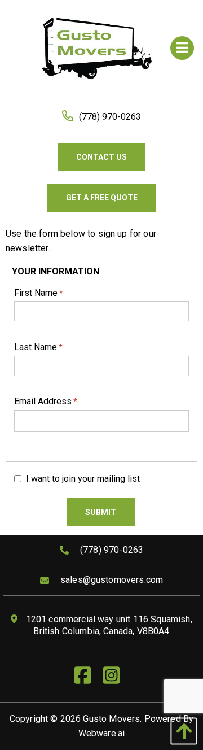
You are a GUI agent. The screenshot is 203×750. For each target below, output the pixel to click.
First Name (38, 292)
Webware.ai (101, 733)
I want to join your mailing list (83, 478)
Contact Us (101, 157)
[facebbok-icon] (87, 679)
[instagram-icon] (116, 679)
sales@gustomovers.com (111, 579)
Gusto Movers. (112, 718)
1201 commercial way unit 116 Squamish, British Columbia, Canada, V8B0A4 (107, 625)
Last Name (38, 347)
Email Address (45, 401)
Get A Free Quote (102, 197)
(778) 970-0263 (110, 116)
